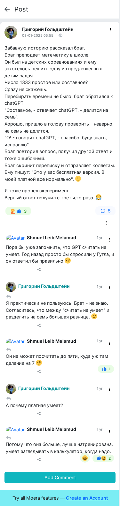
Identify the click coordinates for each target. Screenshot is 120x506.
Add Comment (60, 477)
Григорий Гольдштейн (48, 29)
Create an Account (87, 498)
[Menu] (110, 29)
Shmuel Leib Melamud (51, 237)
